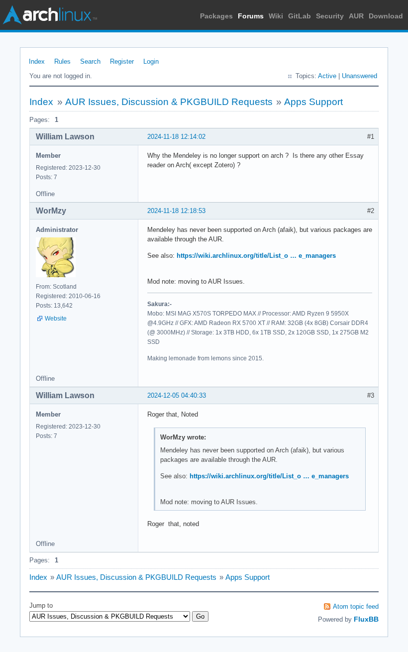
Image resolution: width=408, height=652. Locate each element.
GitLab (299, 16)
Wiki (276, 16)
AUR (356, 16)
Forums (251, 16)
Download (386, 16)
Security (330, 16)
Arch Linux (49, 15)
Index (37, 61)
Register (122, 61)
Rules (62, 61)
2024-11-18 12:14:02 (176, 136)
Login (151, 61)
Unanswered (359, 76)
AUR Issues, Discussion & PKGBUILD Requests (169, 102)
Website (56, 318)
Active (327, 76)
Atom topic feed (356, 606)
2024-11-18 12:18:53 (176, 211)
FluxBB (366, 619)
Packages (216, 16)
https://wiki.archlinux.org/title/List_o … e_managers (256, 255)
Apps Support (313, 102)
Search (90, 61)
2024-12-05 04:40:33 (176, 395)
